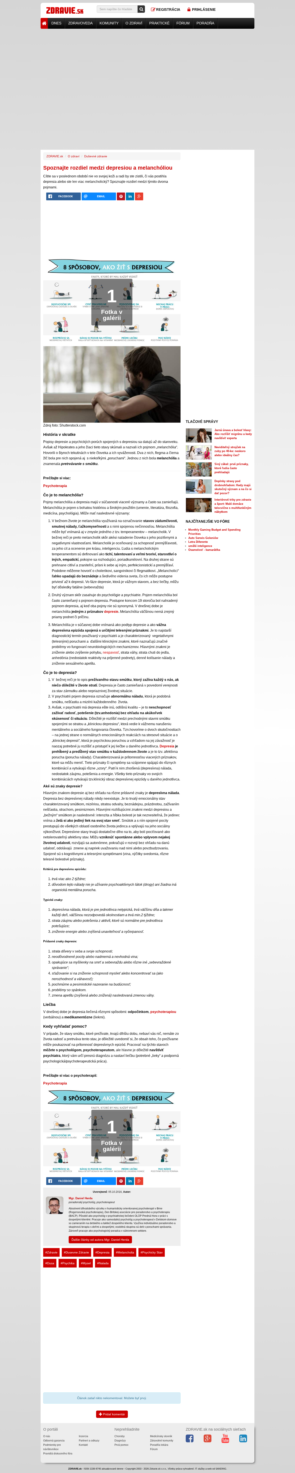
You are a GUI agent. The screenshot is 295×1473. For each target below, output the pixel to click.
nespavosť (111, 652)
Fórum (183, 23)
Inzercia (83, 1436)
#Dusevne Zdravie (76, 1252)
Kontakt (83, 1444)
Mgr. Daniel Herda (80, 1198)
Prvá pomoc (121, 1444)
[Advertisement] (147, 59)
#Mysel (86, 1263)
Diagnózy (120, 1440)
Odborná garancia (54, 1440)
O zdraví (133, 23)
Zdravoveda (80, 23)
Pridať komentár (113, 1414)
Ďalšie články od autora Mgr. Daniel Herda (100, 1239)
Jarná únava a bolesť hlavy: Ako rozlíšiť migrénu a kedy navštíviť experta (233, 434)
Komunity (109, 23)
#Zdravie (51, 1252)
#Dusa (49, 1263)
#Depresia (102, 1252)
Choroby (119, 1436)
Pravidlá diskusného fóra (57, 1453)
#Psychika (68, 1263)
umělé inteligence (200, 546)
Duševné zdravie (95, 156)
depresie (111, 611)
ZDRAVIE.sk (54, 156)
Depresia (167, 746)
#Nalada (103, 1263)
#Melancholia (125, 1252)
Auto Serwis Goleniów (203, 538)
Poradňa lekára (159, 1444)
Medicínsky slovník (161, 1436)
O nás (46, 1436)
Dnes (56, 23)
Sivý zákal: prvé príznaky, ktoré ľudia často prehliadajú (231, 468)
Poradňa (205, 23)
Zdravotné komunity (161, 1440)
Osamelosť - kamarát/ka (204, 549)
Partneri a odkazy (89, 1440)
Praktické (159, 23)
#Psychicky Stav (152, 1252)
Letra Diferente (198, 541)
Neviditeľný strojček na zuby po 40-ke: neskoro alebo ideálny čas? (230, 451)
